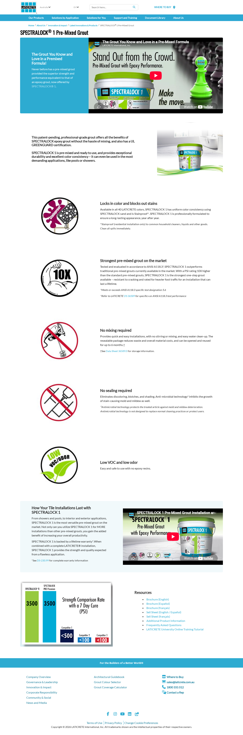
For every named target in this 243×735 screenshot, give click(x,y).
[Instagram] (115, 714)
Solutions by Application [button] (65, 17)
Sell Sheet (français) (158, 616)
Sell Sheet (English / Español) (163, 612)
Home (31, 25)
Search (134, 7)
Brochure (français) (158, 608)
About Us (41, 25)
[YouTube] (122, 714)
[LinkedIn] (129, 714)
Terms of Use (94, 722)
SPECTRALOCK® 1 (44, 86)
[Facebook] (107, 714)
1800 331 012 (175, 687)
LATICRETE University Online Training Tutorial (175, 629)
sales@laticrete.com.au (180, 682)
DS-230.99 (43, 560)
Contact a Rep (175, 692)
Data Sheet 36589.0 (116, 351)
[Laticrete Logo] (28, 7)
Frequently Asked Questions (163, 625)
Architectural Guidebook (109, 677)
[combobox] (114, 7)
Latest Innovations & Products (83, 25)
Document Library (155, 17)
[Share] (136, 714)
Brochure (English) (157, 599)
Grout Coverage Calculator (110, 687)
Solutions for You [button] (96, 17)
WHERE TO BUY (162, 7)
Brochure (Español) (158, 603)
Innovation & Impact (57, 25)
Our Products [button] (36, 17)
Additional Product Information (165, 620)
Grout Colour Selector (107, 682)
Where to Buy (175, 677)
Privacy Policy (113, 722)
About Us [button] (178, 17)
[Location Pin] (174, 7)
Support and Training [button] (125, 17)
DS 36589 (129, 295)
